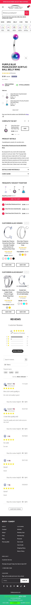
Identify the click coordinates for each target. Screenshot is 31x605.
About (3, 532)
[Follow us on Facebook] (4, 586)
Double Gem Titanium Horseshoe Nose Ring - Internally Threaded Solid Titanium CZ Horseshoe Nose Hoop (8, 245)
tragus (10, 18)
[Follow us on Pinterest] (14, 586)
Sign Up (24, 580)
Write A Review (17, 351)
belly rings (19, 16)
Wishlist (19, 529)
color (5, 372)
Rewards (19, 538)
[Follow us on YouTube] (17, 586)
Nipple (9, 22)
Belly (15, 22)
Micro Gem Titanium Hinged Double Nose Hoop (22, 243)
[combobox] (20, 376)
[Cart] (28, 7)
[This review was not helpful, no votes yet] (25, 402)
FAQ (3, 535)
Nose (2, 22)
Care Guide (20, 545)
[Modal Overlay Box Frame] (15, 600)
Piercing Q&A (5, 542)
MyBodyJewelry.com (15, 592)
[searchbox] (14, 359)
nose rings (14, 16)
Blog (3, 538)
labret (24, 16)
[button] (25, 223)
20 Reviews (13, 73)
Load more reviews (15, 509)
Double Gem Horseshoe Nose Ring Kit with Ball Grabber (23, 292)
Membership (20, 535)
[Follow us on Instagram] (10, 586)
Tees (26, 22)
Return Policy (20, 551)
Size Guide (20, 542)
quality (11, 372)
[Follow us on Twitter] (7, 586)
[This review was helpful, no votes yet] (22, 402)
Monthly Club (20, 532)
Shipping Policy (21, 548)
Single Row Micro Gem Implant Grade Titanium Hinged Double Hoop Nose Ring (8, 294)
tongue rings (5, 18)
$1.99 (21, 22)
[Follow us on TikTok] (21, 586)
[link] (3, 259)
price (17, 372)
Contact (4, 529)
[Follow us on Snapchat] (24, 586)
